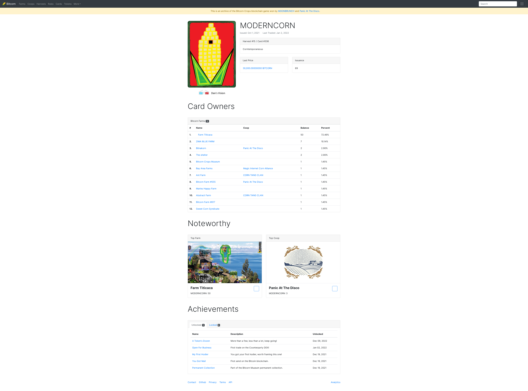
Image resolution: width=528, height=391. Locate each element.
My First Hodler (200, 354)
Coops (31, 3)
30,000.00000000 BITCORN (257, 68)
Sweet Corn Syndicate (207, 208)
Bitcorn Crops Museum (208, 161)
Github (202, 382)
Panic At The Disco (309, 11)
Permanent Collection (203, 367)
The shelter (202, 155)
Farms (22, 3)
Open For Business (201, 347)
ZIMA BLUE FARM (205, 141)
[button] (212, 54)
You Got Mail (199, 361)
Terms (222, 382)
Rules (50, 3)
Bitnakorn (201, 148)
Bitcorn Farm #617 (205, 202)
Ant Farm (201, 175)
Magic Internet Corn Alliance (258, 168)
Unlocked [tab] (198, 325)
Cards (59, 3)
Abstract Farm (203, 195)
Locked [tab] (214, 325)
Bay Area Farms (204, 168)
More (76, 3)
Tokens (68, 3)
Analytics (335, 382)
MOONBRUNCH (286, 11)
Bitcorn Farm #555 (206, 181)
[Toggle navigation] (522, 4)
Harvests (41, 3)
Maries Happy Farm (206, 188)
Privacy (213, 382)
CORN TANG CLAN (253, 175)
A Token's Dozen (201, 340)
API (230, 382)
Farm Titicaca (205, 134)
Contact (192, 382)
